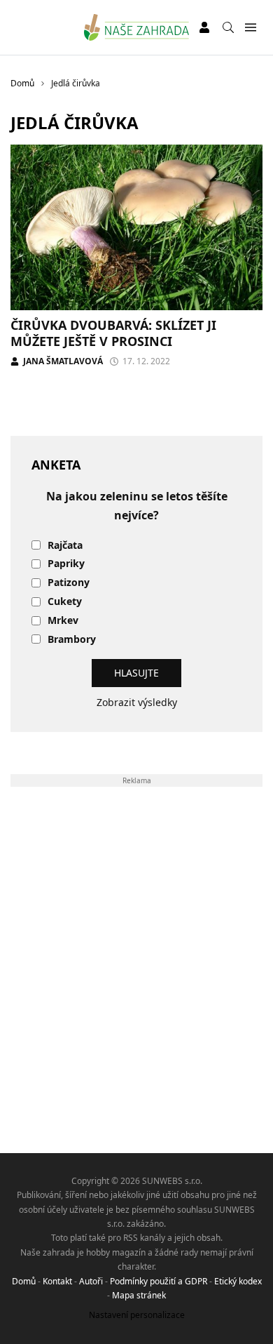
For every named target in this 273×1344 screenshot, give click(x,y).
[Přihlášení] (204, 27)
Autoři (91, 1281)
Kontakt (57, 1281)
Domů (24, 1281)
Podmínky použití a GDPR (158, 1281)
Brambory (72, 640)
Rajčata (65, 546)
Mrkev (63, 621)
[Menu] (250, 27)
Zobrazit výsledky (137, 702)
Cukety (65, 602)
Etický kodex (238, 1281)
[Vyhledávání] (228, 27)
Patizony (69, 583)
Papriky (66, 564)
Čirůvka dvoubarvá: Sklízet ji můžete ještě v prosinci (113, 333)
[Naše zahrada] (137, 27)
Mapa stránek (139, 1295)
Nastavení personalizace (137, 1315)
